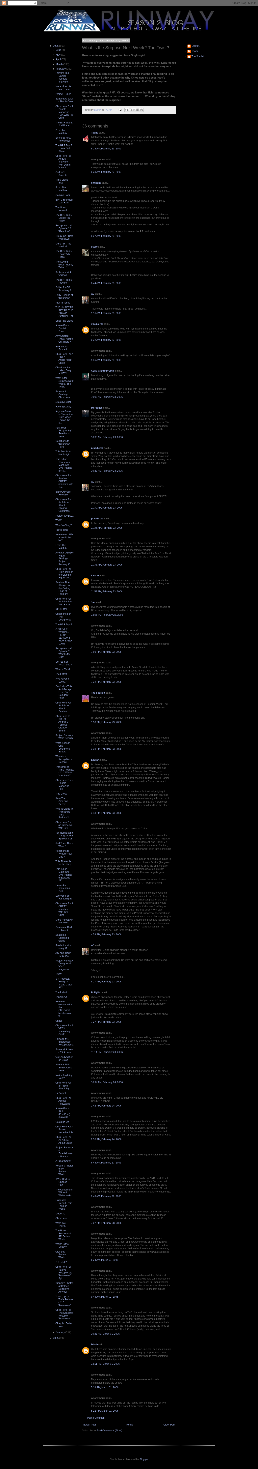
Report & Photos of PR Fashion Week (64, 1170)
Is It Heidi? (61, 1262)
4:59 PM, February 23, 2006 (106, 934)
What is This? (62, 669)
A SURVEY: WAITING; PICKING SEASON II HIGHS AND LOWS (63, 636)
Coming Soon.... (64, 195)
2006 (56, 46)
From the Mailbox (61, 132)
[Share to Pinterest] (142, 110)
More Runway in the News (64, 921)
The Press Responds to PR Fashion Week (63, 1235)
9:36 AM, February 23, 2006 (106, 360)
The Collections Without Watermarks (64, 1192)
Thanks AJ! (61, 997)
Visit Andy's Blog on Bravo (64, 1058)
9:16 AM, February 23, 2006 (106, 313)
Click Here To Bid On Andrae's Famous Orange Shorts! (62, 723)
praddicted (97, 448)
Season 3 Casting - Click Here (62, 394)
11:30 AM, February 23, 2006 (107, 507)
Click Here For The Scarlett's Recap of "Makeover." (64, 1314)
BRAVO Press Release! (63, 493)
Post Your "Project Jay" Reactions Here (63, 432)
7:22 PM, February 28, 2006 (106, 1223)
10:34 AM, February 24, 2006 (107, 1082)
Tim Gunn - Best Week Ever (64, 237)
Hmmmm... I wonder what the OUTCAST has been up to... (64, 1008)
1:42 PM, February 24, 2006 (106, 1105)
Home (129, 1424)
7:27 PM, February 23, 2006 (106, 1021)
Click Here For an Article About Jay (63, 1085)
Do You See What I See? (63, 663)
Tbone (94, 132)
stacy (94, 247)
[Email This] (126, 110)
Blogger (143, 1459)
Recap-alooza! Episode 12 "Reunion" (63, 228)
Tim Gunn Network (61, 209)
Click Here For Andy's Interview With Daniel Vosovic (63, 161)
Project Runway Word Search (64, 737)
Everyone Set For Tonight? (63, 897)
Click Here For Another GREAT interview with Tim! (64, 481)
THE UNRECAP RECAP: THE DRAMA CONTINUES (64, 311)
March (59, 64)
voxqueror (97, 324)
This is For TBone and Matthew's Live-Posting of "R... (63, 465)
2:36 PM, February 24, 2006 (106, 1139)
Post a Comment (96, 1417)
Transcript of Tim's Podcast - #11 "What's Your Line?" (64, 771)
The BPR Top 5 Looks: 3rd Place (63, 148)
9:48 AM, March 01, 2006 (104, 1296)
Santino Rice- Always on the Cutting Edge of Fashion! (62, 588)
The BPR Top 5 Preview (63, 281)
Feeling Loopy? (64, 406)
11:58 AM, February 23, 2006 (107, 591)
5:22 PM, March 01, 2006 (105, 1410)
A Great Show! (63, 1161)
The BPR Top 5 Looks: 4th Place (63, 218)
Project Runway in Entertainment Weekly (64, 1152)
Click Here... (62, 1218)
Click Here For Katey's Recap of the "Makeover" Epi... (63, 1272)
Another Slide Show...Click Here (63, 1067)
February (61, 68)
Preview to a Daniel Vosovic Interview (62, 77)
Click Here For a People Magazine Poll (64, 784)
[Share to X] (134, 110)
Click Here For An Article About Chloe (63, 1140)
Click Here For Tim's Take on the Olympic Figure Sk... (64, 573)
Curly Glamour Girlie (102, 370)
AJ (92, 293)
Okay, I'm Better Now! (63, 1325)
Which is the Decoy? (62, 1245)
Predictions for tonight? (63, 947)
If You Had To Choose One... (62, 1182)
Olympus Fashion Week (61, 1254)
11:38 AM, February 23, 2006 (107, 564)
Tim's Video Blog (61, 181)
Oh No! (59, 1020)
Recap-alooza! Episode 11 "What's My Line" (63, 652)
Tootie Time (61, 529)
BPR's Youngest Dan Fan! (64, 201)
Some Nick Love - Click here (64, 1051)
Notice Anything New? (64, 1076)
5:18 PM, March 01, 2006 (105, 1387)
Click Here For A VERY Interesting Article (64, 1030)
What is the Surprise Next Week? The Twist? (64, 382)
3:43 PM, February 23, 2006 (106, 813)
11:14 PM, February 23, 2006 (107, 1052)
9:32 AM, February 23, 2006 (106, 340)
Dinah (94, 1344)
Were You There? (60, 1224)
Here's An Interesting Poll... (62, 888)
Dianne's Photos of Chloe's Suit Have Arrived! (64, 1287)
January (60, 1332)
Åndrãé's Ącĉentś (61, 173)
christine (96, 182)
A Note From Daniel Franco (62, 328)
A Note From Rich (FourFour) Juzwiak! (62, 1113)
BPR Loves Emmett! (61, 348)
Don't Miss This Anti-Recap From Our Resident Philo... (63, 692)
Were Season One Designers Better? (62, 747)
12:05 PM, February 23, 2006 (107, 614)
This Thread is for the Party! (63, 863)
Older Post (169, 1424)
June (59, 50)
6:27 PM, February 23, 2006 (106, 981)
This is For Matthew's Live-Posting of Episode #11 (63, 875)
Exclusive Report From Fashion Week (63, 1204)
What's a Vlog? (63, 525)
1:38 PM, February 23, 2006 (106, 722)
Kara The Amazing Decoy (61, 801)
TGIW (58, 520)
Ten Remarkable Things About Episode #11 (64, 835)
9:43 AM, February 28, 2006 (106, 1196)
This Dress (61, 793)
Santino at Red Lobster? (63, 928)
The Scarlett (98, 692)
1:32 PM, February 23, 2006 (106, 682)
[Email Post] (119, 110)
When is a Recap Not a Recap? (63, 759)
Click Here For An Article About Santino (63, 707)
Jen (93, 602)
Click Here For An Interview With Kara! (63, 601)
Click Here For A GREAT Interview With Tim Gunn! (64, 909)
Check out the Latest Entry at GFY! (63, 370)
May (58, 54)
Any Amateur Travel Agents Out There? (64, 339)
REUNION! (61, 609)
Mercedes (97, 407)
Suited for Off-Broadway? (63, 289)
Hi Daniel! (60, 1093)
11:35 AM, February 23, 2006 (107, 527)
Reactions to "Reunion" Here (62, 444)
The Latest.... (62, 674)
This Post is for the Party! (63, 453)
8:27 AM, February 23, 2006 (106, 236)
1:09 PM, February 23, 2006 (106, 652)
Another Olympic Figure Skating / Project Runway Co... (64, 558)
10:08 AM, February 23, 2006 (107, 397)
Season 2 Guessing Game (62, 937)
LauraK (95, 575)
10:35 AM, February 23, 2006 (107, 437)
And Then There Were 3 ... (64, 844)
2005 (56, 1338)
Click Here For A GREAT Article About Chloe (64, 358)
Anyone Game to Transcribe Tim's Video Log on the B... (64, 417)
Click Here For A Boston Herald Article (64, 1129)
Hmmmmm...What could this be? (64, 537)
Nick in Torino (62, 302)
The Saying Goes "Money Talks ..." (64, 264)
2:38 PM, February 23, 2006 (106, 749)
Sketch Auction (63, 402)
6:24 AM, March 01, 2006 (104, 1260)
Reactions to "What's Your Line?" (63, 853)
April (58, 59)
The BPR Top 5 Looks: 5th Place (63, 254)
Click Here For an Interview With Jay (63, 825)
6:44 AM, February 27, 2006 (106, 1162)
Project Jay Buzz (64, 515)
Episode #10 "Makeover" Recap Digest (64, 1042)
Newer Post (89, 1424)
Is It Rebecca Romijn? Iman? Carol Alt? (63, 983)
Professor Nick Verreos (63, 274)
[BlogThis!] (130, 110)
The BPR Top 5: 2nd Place (64, 124)
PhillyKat (96, 992)
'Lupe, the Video (64, 320)
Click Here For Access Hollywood (63, 1101)
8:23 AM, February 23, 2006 (106, 172)
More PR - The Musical (63, 245)
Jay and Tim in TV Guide (63, 954)
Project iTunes (63, 94)
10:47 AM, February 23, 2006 (107, 470)
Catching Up (62, 1122)
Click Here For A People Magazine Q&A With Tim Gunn (64, 112)
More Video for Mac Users (63, 88)
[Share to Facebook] (138, 110)
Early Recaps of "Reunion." (64, 296)
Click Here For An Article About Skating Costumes (63, 505)
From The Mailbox (61, 189)
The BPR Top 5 (63, 624)
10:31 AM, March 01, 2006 (105, 1333)
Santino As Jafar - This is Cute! (64, 100)
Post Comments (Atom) (109, 1430)
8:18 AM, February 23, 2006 (106, 148)
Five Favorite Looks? (62, 680)
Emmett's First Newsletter (63, 139)
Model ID (60, 1213)
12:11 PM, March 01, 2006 (105, 1363)
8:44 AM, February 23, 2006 (106, 283)
